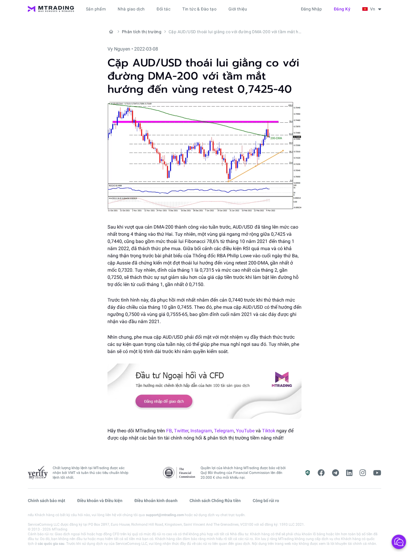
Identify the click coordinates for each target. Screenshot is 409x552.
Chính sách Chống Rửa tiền (215, 500)
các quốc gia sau (51, 544)
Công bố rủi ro (266, 500)
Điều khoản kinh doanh (156, 500)
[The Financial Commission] (179, 473)
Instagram (201, 431)
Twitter (181, 431)
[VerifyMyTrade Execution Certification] (38, 473)
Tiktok (268, 431)
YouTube (245, 431)
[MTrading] (51, 9)
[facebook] (321, 473)
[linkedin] (349, 473)
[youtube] (377, 473)
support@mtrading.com (165, 515)
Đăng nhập (311, 9)
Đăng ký (342, 9)
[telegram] (335, 473)
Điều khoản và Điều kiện (99, 500)
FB (169, 431)
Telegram (224, 431)
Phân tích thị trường (141, 31)
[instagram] (363, 473)
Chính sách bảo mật (46, 500)
